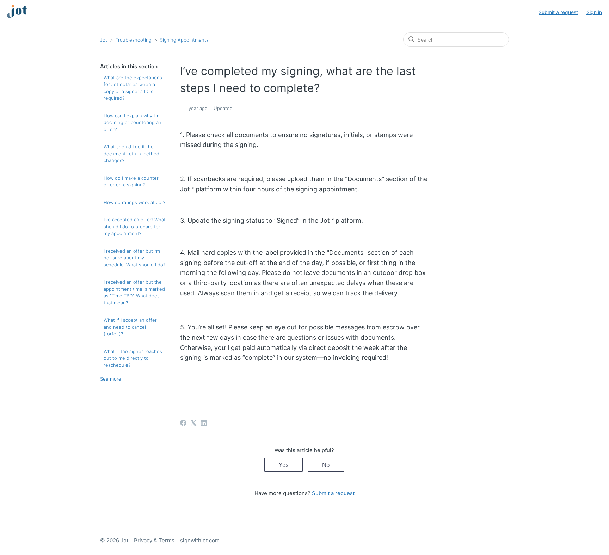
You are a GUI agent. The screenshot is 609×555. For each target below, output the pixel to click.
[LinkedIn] (204, 423)
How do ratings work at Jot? (134, 202)
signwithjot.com (200, 540)
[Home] (13, 16)
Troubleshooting (134, 40)
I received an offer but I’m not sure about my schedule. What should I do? (134, 257)
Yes (283, 464)
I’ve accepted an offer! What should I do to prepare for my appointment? (135, 226)
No (326, 464)
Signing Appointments (184, 40)
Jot (103, 40)
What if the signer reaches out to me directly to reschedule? (133, 358)
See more (110, 379)
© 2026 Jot (114, 540)
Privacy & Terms (154, 540)
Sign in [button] (594, 12)
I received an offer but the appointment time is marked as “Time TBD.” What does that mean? (134, 292)
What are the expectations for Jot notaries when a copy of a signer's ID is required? (133, 88)
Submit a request (558, 12)
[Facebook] (183, 423)
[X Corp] (193, 423)
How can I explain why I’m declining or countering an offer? (132, 122)
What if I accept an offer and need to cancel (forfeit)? (130, 327)
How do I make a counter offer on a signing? (131, 181)
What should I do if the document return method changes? (131, 153)
